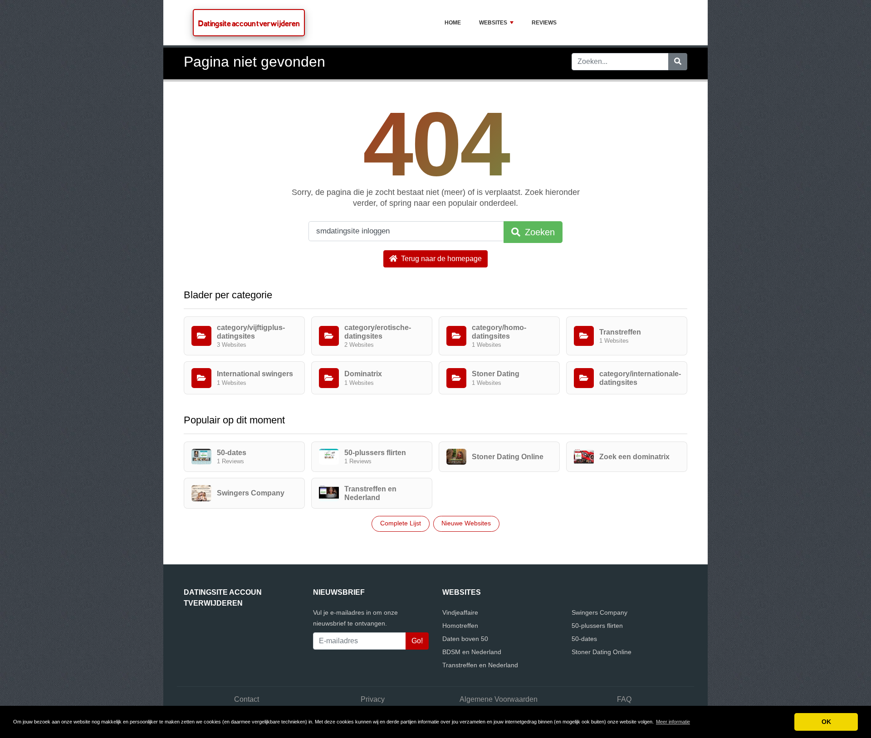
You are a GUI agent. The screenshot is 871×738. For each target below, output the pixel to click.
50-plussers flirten (597, 625)
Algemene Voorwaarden (499, 699)
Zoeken (538, 232)
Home (453, 22)
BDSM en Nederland (471, 651)
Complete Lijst (400, 523)
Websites (493, 22)
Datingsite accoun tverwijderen (248, 23)
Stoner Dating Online (601, 651)
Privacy (373, 699)
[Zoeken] (677, 61)
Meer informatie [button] (673, 721)
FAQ (624, 699)
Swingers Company (599, 612)
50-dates (584, 638)
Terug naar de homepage (440, 258)
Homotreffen (460, 625)
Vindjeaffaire (460, 612)
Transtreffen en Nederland (480, 665)
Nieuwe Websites (466, 523)
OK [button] (826, 721)
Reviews (544, 22)
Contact (246, 699)
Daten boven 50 (465, 638)
